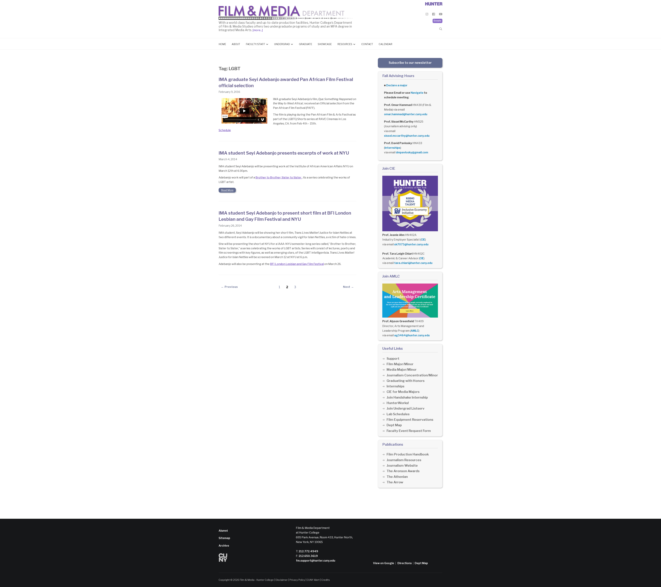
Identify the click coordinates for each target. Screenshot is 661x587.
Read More (227, 190)
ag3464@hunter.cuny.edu (412, 335)
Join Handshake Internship (407, 397)
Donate (437, 20)
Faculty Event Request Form (409, 431)
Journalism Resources (404, 460)
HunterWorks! (398, 403)
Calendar (385, 44)
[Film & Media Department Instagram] (427, 14)
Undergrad (282, 44)
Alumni (223, 530)
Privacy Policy (297, 579)
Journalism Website (402, 466)
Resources (344, 44)
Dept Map (394, 425)
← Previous (229, 287)
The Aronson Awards (403, 471)
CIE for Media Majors (403, 392)
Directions (404, 563)
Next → (348, 287)
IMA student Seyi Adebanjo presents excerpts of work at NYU (284, 153)
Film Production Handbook (408, 454)
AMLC (415, 330)
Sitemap (224, 538)
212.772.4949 (308, 551)
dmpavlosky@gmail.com (412, 152)
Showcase (325, 44)
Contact (367, 44)
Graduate (305, 44)
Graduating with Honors (405, 381)
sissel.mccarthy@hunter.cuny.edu (406, 135)
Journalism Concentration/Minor (412, 375)
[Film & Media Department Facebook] (433, 14)
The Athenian (397, 477)
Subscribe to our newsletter (410, 62)
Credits (325, 579)
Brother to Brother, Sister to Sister (278, 177)
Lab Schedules (398, 414)
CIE (423, 239)
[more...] (257, 30)
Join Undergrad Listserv (405, 408)
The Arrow (395, 482)
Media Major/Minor (402, 370)
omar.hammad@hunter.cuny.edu (405, 114)
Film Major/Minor (400, 364)
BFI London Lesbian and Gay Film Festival (297, 264)
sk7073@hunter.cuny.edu (411, 244)
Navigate (417, 92)
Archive (224, 545)
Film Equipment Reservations (410, 420)
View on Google (383, 563)
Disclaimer (281, 579)
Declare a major (396, 85)
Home (222, 44)
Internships (392, 147)
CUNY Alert (313, 579)
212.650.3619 (308, 556)
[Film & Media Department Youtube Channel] (440, 14)
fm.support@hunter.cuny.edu (315, 560)
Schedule (225, 130)
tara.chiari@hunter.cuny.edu (413, 263)
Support (393, 359)
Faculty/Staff (255, 44)
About (236, 44)
